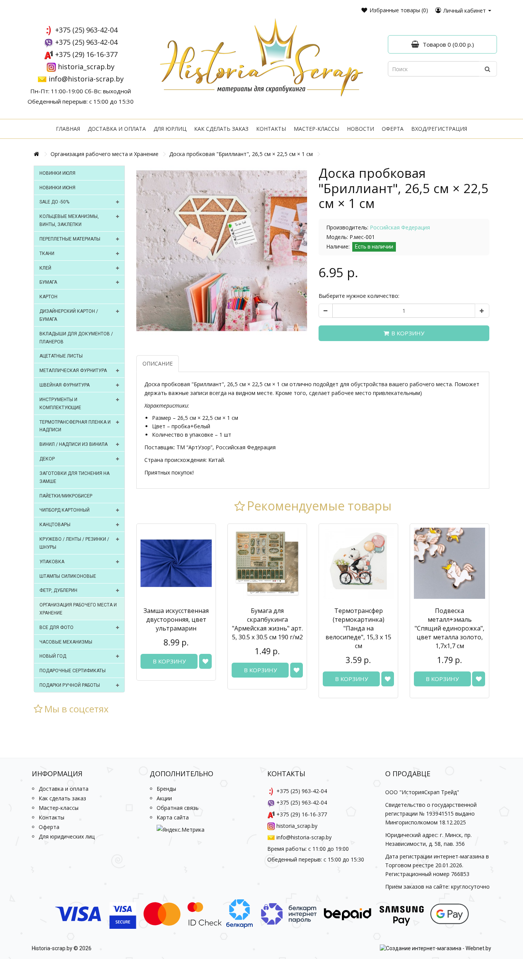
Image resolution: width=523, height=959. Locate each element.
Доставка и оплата (117, 128)
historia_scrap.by (86, 66)
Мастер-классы (316, 128)
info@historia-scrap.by (86, 78)
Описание (157, 363)
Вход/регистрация (439, 128)
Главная (68, 128)
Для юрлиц (170, 128)
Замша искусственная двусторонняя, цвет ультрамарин (176, 619)
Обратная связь (178, 807)
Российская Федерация (400, 227)
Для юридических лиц (67, 836)
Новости (360, 128)
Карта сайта (173, 817)
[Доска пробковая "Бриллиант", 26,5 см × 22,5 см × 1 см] (221, 251)
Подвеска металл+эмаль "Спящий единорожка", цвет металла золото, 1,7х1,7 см (449, 628)
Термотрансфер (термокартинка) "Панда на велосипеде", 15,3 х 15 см (358, 628)
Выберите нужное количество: (359, 295)
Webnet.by (478, 948)
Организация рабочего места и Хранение (105, 154)
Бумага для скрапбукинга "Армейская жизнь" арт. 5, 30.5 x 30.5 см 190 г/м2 (267, 623)
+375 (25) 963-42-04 (86, 29)
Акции (164, 798)
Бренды (166, 788)
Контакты (271, 128)
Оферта (393, 128)
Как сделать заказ (221, 128)
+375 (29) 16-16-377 (86, 54)
